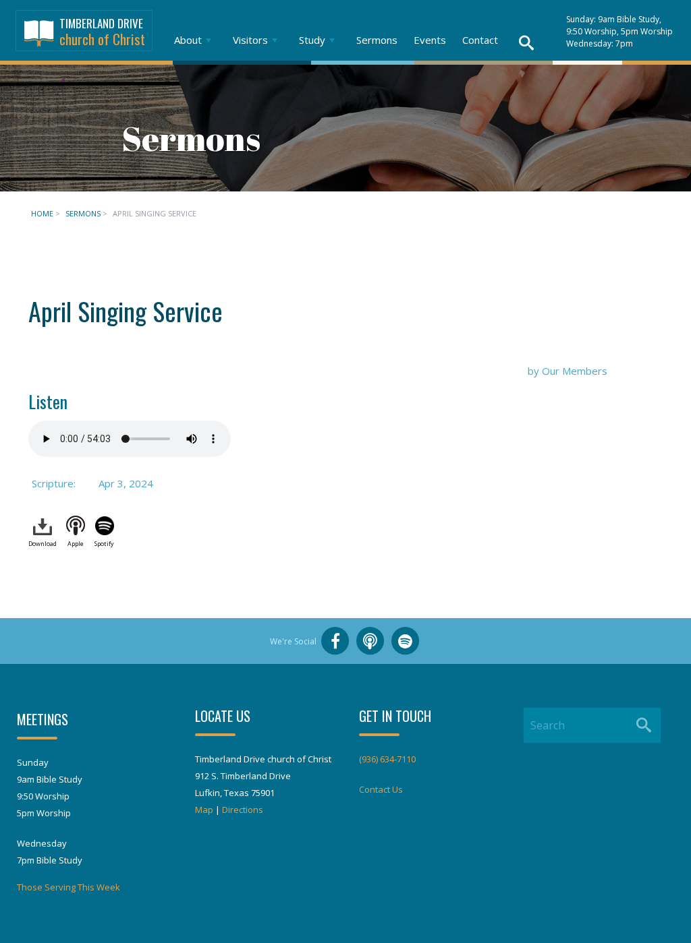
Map (204, 809)
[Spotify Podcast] (405, 641)
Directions (242, 809)
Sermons (376, 40)
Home (42, 213)
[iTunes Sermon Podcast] (370, 641)
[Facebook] (335, 641)
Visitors (250, 40)
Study (312, 40)
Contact (480, 40)
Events (430, 40)
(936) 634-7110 (387, 759)
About (188, 40)
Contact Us (381, 789)
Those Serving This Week (68, 887)
